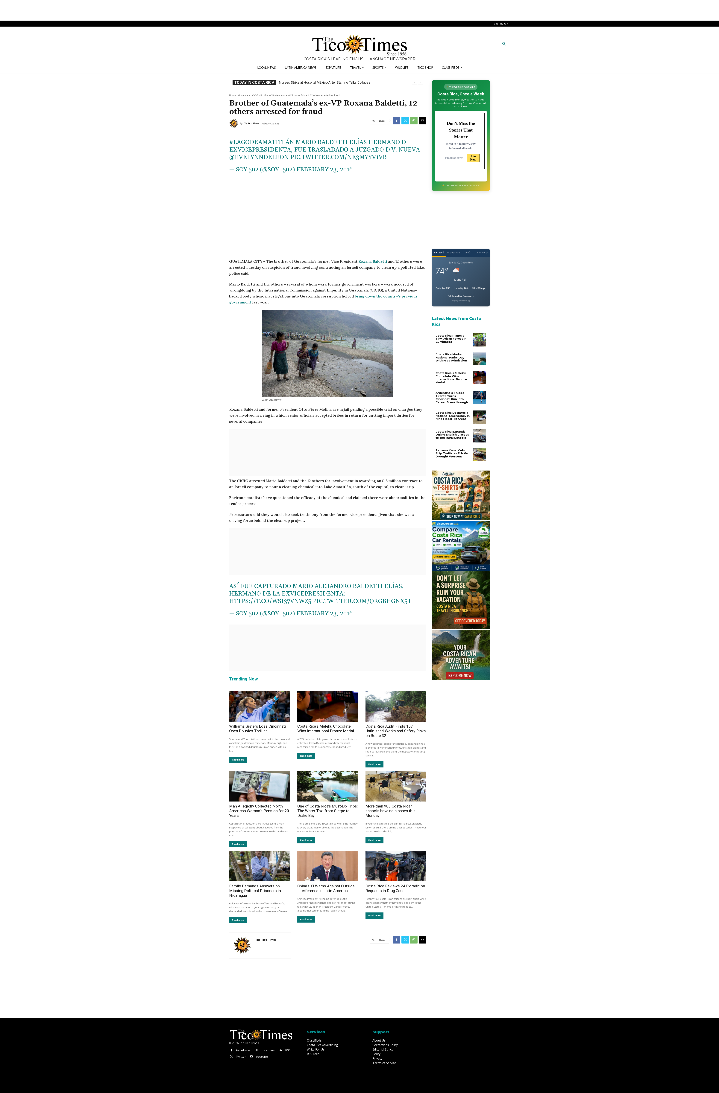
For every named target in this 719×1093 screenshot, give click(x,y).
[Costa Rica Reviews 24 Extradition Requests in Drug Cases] (395, 866)
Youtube (262, 1056)
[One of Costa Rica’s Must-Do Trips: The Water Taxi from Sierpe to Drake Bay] (327, 786)
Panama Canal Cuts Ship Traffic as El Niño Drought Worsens (452, 453)
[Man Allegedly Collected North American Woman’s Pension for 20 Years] (259, 786)
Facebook (243, 1050)
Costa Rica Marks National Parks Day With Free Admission (451, 357)
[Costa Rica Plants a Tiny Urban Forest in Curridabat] (479, 339)
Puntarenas (483, 252)
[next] (420, 82)
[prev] (414, 82)
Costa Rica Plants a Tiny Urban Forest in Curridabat (451, 339)
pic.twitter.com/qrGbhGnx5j (362, 601)
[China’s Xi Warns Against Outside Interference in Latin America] (327, 866)
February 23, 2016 (324, 169)
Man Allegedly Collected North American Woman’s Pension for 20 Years (259, 811)
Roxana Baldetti (372, 261)
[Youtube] (251, 1056)
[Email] (422, 120)
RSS (288, 1050)
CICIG (255, 95)
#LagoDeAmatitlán (261, 142)
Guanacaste (453, 252)
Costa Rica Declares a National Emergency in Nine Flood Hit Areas (453, 416)
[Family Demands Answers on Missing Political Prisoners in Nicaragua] (259, 866)
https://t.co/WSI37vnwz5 (270, 601)
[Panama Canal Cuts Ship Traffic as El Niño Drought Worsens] (479, 454)
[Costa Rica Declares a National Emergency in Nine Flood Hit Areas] (479, 417)
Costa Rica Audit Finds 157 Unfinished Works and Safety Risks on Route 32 (395, 731)
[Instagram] (256, 1050)
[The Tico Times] (234, 123)
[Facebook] (396, 120)
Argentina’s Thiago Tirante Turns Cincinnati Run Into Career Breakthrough (452, 397)
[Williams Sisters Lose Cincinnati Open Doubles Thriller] (259, 706)
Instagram (268, 1050)
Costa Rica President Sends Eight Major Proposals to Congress (326, 82)
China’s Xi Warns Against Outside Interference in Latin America (326, 888)
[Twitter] (405, 120)
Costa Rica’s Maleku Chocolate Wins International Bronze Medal (325, 728)
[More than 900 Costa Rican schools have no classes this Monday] (395, 786)
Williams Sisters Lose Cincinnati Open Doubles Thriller (257, 728)
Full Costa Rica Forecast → (461, 296)
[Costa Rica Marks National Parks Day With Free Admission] (479, 358)
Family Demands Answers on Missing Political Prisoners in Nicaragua (255, 891)
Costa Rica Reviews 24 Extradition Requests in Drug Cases (395, 888)
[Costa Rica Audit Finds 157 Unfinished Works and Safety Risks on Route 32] (395, 706)
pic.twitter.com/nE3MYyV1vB (338, 157)
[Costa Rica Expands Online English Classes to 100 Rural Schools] (479, 435)
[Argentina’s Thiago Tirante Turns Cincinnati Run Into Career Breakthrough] (479, 397)
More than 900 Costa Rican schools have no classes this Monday (390, 811)
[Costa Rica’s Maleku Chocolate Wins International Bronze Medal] (327, 706)
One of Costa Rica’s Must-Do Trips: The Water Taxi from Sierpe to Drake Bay (327, 811)
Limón (468, 252)
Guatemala (244, 95)
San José (439, 252)
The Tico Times (251, 123)
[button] (504, 43)
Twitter (241, 1056)
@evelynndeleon (259, 157)
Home (232, 95)
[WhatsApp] (414, 120)
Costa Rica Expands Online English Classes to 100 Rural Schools (452, 434)
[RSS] (280, 1050)
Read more (238, 759)
